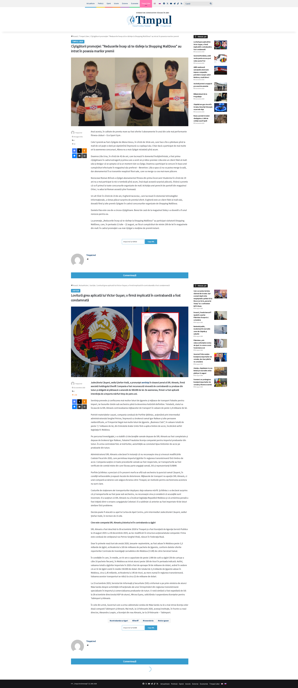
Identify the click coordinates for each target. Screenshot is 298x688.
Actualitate (91, 3)
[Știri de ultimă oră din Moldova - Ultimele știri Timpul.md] (149, 19)
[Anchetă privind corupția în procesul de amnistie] (220, 86)
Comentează (129, 275)
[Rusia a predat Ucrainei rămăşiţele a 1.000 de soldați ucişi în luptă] (220, 119)
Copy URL (151, 242)
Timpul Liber (145, 3)
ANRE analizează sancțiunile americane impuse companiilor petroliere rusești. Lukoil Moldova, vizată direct (202, 72)
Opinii (109, 3)
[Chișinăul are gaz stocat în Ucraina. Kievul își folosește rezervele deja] (220, 107)
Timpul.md (78, 133)
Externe (125, 3)
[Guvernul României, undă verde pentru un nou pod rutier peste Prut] (220, 58)
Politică (100, 3)
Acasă (75, 36)
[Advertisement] (210, 165)
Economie (134, 3)
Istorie (116, 3)
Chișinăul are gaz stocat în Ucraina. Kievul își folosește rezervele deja (203, 106)
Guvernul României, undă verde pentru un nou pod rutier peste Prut (202, 58)
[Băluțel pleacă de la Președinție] (220, 97)
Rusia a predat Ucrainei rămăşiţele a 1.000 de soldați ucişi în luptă (202, 118)
